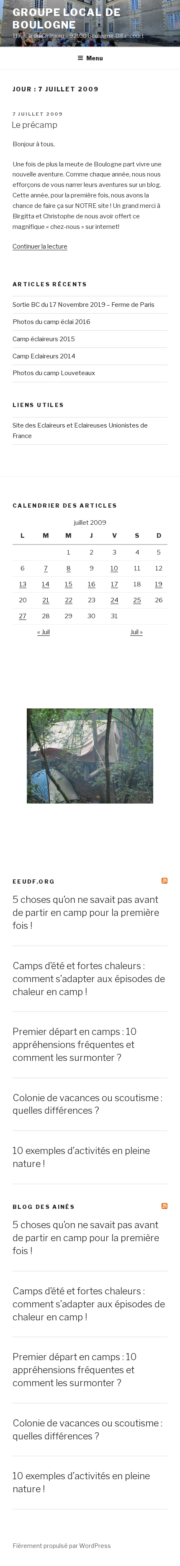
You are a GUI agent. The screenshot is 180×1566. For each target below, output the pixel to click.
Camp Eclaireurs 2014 (44, 356)
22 (68, 600)
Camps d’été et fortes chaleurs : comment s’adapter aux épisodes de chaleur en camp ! (89, 978)
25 (137, 600)
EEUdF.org (34, 881)
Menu (94, 58)
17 (114, 584)
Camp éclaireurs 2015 (44, 339)
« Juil (43, 632)
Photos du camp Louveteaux (54, 373)
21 (45, 600)
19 (158, 584)
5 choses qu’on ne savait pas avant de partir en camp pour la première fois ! (86, 912)
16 (91, 584)
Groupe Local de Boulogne (67, 18)
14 (45, 584)
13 (22, 584)
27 (22, 616)
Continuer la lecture (40, 246)
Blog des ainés (44, 1206)
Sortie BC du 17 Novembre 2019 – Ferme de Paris (83, 305)
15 (68, 584)
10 (114, 568)
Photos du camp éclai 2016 (51, 322)
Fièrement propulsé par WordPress (62, 1545)
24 (114, 600)
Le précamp (34, 125)
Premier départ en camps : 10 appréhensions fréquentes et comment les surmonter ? (75, 1044)
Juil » (136, 632)
